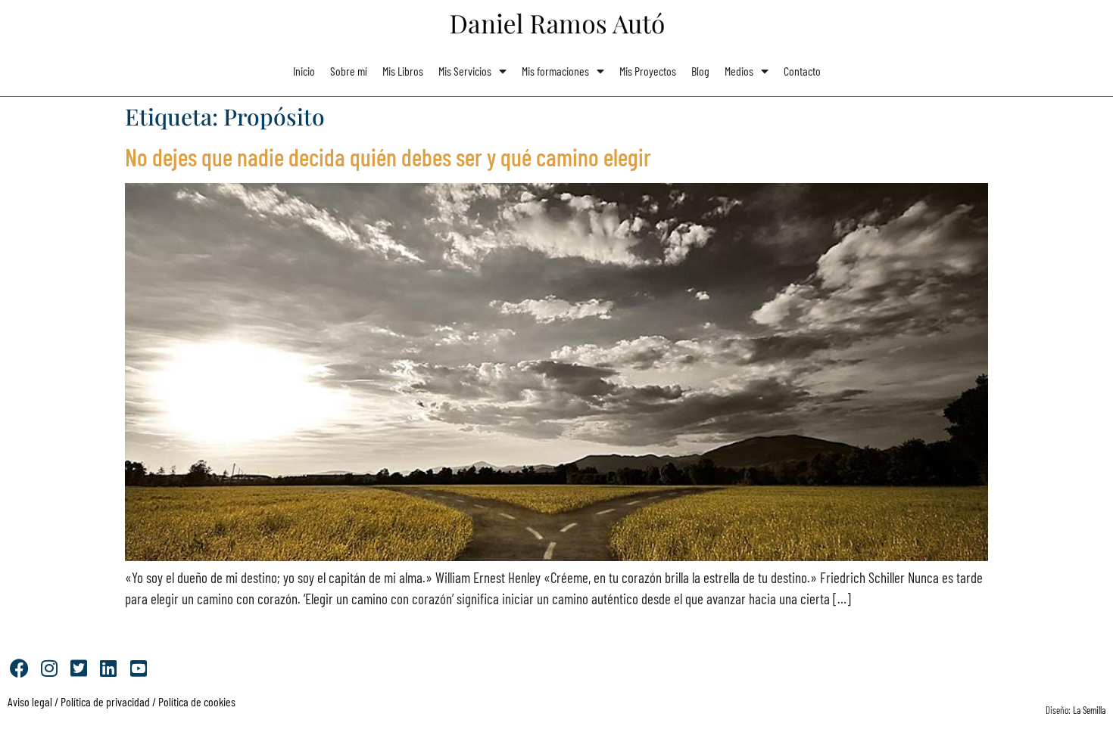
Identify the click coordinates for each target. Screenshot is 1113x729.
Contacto (802, 71)
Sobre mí (348, 71)
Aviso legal (30, 701)
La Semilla (1089, 710)
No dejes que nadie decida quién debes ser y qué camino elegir (388, 156)
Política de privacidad (104, 701)
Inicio (304, 71)
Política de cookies (196, 701)
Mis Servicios (464, 71)
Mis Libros (402, 71)
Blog (700, 71)
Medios (739, 71)
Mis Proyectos (647, 71)
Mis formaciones (555, 71)
